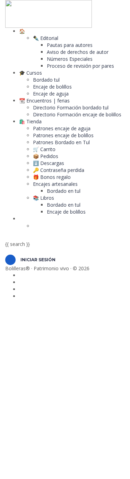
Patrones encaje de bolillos (63, 135)
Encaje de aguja (51, 93)
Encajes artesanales (55, 184)
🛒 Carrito (44, 149)
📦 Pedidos (45, 156)
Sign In (57, 468)
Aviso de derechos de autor (78, 52)
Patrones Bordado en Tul (61, 142)
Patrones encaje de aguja (61, 128)
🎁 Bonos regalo (52, 177)
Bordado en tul (63, 191)
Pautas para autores (70, 45)
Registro (40, 468)
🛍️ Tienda (30, 121)
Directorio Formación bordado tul (71, 107)
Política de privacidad (77, 396)
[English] (40, 226)
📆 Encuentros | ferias (44, 100)
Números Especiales (70, 59)
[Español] (26, 218)
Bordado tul (46, 79)
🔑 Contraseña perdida (58, 170)
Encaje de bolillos (52, 86)
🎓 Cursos (30, 72)
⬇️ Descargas (48, 163)
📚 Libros (43, 198)
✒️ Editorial (45, 38)
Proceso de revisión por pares (80, 66)
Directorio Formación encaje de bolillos (77, 114)
